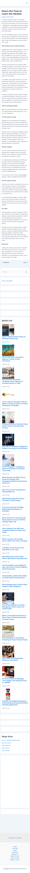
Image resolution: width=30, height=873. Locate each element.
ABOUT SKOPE (15, 858)
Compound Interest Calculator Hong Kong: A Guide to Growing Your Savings (15, 426)
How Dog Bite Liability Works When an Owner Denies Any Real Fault (14, 576)
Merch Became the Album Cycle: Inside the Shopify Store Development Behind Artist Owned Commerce (14, 480)
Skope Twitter (5, 748)
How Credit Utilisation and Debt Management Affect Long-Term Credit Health (13, 606)
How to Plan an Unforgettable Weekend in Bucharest (12, 659)
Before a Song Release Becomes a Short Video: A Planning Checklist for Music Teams (14, 617)
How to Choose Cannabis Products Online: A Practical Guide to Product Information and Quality (15, 403)
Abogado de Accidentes (15, 838)
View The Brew (6, 750)
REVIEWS (15, 852)
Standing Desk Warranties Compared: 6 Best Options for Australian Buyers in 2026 (12, 381)
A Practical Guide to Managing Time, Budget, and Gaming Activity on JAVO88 (14, 680)
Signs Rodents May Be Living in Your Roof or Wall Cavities (13, 499)
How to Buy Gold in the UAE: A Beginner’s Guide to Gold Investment (13, 359)
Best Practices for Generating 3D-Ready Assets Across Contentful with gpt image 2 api (14, 519)
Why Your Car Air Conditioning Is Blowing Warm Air (13, 490)
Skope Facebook (6, 743)
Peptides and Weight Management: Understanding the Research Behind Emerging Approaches (15, 703)
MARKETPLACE (15, 856)
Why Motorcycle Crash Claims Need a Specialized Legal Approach (14, 557)
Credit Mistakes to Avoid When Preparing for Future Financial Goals (14, 639)
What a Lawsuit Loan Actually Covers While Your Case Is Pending (14, 540)
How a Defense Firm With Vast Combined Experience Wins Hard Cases (14, 530)
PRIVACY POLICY (15, 860)
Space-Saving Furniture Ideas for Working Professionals (14, 337)
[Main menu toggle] (26, 3)
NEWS (15, 850)
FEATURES (15, 848)
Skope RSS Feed (6, 745)
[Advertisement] (15, 781)
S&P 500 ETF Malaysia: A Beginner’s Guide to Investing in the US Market (15, 447)
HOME (15, 846)
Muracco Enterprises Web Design (11, 740)
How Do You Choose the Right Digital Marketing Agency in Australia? (12, 509)
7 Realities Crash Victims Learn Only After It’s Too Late (13, 548)
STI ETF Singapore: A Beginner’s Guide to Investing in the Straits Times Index (13, 468)
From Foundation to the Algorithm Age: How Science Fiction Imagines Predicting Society (14, 567)
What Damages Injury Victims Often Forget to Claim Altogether (14, 585)
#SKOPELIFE (15, 854)
